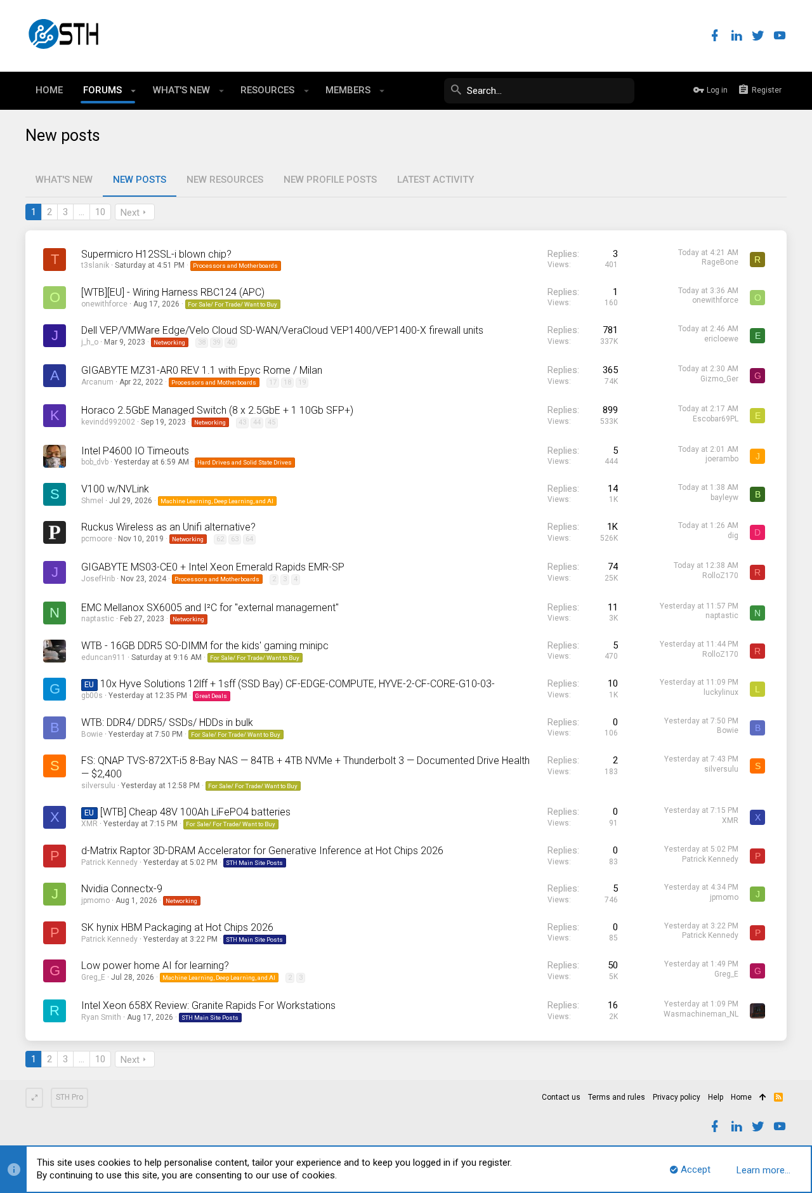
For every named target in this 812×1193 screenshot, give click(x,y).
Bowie (92, 734)
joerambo (721, 458)
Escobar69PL (715, 418)
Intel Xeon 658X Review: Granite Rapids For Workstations (208, 1005)
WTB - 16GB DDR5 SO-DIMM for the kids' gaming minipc (205, 646)
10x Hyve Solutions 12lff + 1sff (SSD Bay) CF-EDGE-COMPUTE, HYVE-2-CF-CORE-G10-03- (297, 684)
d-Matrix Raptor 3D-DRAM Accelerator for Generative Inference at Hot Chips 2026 (262, 851)
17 (273, 382)
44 (257, 422)
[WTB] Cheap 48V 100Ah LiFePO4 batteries (195, 812)
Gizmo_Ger (719, 378)
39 (216, 342)
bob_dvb (94, 462)
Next (130, 212)
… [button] (81, 212)
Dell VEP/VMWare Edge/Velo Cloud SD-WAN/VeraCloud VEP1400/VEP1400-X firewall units (282, 330)
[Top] (763, 1098)
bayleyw (724, 497)
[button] (133, 90)
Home (741, 1097)
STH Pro (69, 1097)
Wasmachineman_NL (701, 1014)
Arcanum (97, 382)
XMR (89, 823)
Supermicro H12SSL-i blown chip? (156, 254)
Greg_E (93, 977)
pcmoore (96, 538)
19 (302, 382)
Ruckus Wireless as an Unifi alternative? (168, 527)
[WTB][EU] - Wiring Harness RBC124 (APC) (173, 292)
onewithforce (104, 304)
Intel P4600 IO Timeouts (135, 451)
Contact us (561, 1097)
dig (733, 535)
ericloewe (721, 338)
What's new (64, 179)
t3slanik (95, 265)
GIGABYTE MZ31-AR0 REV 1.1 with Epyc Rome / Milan (201, 370)
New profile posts (330, 179)
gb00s (92, 695)
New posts (139, 179)
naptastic (97, 618)
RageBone (720, 262)
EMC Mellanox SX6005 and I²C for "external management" (210, 608)
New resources (225, 179)
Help (715, 1097)
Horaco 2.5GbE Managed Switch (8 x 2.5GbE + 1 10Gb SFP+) (217, 410)
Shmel (92, 500)
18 (287, 382)
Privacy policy (676, 1097)
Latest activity (435, 179)
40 (231, 342)
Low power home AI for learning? (155, 965)
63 (235, 539)
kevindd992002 (108, 422)
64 (249, 539)
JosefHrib (98, 578)
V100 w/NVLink (115, 489)
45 (271, 422)
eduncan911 (103, 657)
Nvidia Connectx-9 (121, 889)
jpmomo (95, 900)
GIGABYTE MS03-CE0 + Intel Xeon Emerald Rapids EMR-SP (212, 567)
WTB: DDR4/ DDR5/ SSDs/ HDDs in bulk (167, 722)
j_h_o (89, 342)
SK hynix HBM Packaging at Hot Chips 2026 (177, 927)
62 (220, 539)
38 (202, 342)
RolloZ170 (720, 575)
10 (100, 212)
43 (242, 422)
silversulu (98, 785)
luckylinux (721, 692)
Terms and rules (616, 1097)
